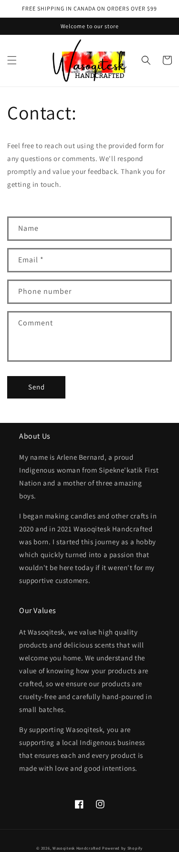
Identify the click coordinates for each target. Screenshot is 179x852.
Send (36, 386)
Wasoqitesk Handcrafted (77, 848)
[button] (11, 60)
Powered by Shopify (122, 848)
